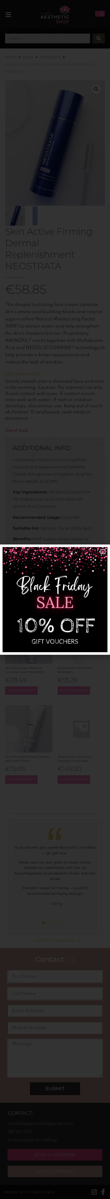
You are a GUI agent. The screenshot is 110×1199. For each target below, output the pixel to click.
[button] (103, 551)
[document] (55, 599)
